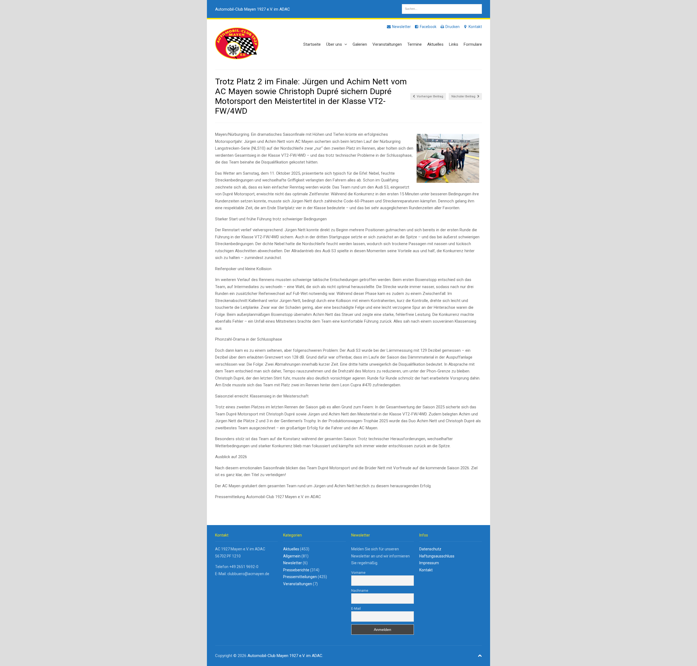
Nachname (359, 590)
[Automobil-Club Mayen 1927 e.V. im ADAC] (237, 56)
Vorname (358, 573)
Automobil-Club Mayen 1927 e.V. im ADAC (252, 9)
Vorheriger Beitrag (429, 96)
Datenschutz (430, 549)
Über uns (334, 44)
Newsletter (401, 26)
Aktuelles (435, 44)
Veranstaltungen (387, 44)
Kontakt (475, 26)
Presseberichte (296, 570)
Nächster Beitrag (463, 96)
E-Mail (356, 608)
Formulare (473, 44)
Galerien (360, 44)
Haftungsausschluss (436, 556)
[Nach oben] (480, 655)
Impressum (429, 563)
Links (453, 44)
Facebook (427, 26)
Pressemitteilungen (300, 577)
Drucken (452, 26)
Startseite (312, 44)
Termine (414, 44)
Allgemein (292, 556)
